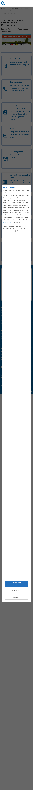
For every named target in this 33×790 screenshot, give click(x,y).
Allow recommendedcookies (16, 584)
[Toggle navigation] (29, 3)
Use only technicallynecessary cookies (16, 592)
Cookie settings (16, 597)
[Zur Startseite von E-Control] (3, 3)
